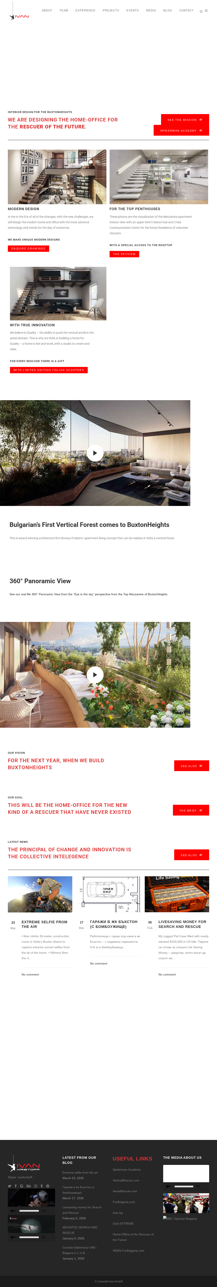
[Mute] (50, 1211)
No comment (30, 974)
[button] (31, 1201)
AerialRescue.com (125, 1191)
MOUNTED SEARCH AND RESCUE (80, 1230)
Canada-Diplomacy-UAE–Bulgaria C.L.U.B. (80, 1250)
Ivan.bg (118, 1212)
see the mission (182, 120)
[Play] (12, 1211)
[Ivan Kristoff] (180, 1218)
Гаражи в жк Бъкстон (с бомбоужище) (79, 1189)
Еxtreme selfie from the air (80, 1172)
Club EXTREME (123, 1223)
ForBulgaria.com (124, 1202)
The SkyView (124, 254)
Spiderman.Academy (178, 130)
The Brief (188, 810)
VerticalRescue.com (126, 1180)
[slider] (29, 1211)
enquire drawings (28, 248)
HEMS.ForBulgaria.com (128, 1250)
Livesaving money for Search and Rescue (82, 1210)
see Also (189, 766)
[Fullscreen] (55, 1211)
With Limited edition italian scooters (49, 370)
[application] (31, 1202)
